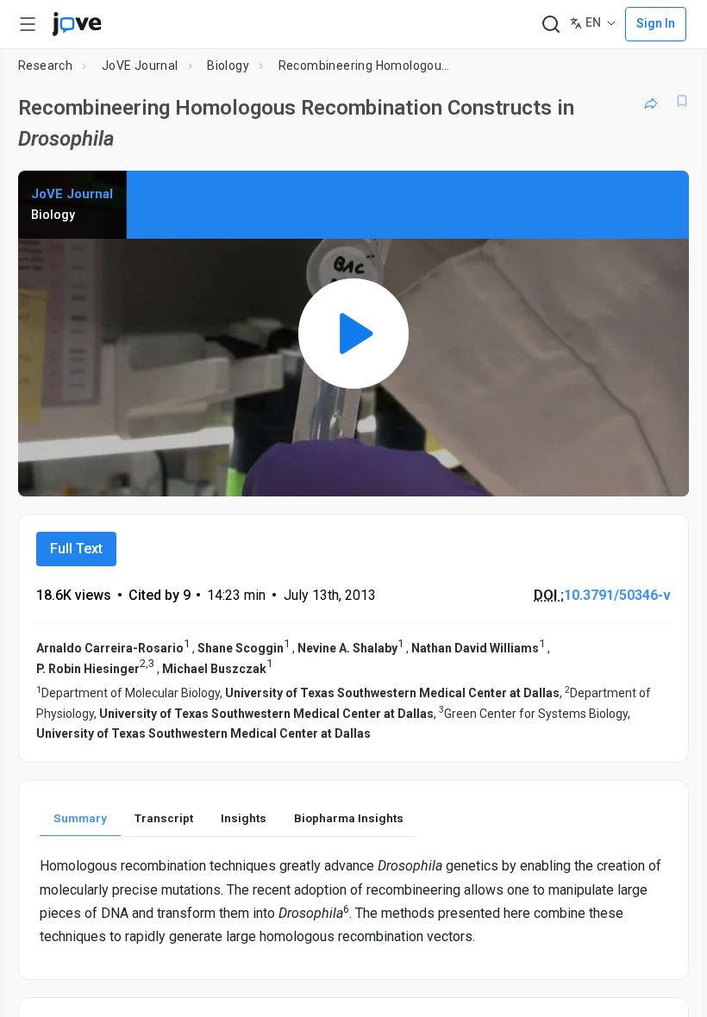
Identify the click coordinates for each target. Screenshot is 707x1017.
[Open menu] (27, 24)
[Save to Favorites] (682, 101)
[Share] (651, 101)
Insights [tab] (243, 818)
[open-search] (550, 24)
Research (45, 65)
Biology (228, 65)
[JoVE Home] (77, 24)
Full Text (76, 548)
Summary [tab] (80, 818)
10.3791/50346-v (617, 595)
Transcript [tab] (164, 818)
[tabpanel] (353, 901)
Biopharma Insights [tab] (349, 818)
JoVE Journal (140, 65)
